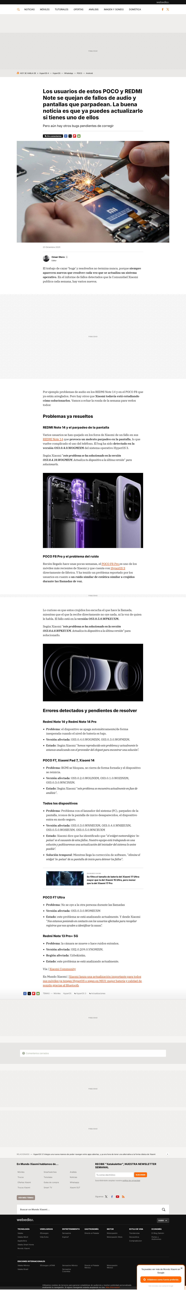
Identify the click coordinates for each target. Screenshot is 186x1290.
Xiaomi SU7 (75, 1187)
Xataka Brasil (23, 1269)
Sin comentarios (54, 136)
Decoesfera (134, 1237)
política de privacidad (131, 1180)
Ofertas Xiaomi (24, 1182)
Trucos (21, 1177)
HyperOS (56, 73)
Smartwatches (50, 1172)
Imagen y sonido (114, 9)
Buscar (163, 1209)
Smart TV (48, 1187)
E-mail (78, 136)
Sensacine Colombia (66, 1270)
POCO (79, 73)
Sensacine (66, 1233)
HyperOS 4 (44, 73)
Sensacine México (70, 1265)
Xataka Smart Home (26, 1244)
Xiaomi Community (62, 969)
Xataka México (24, 1265)
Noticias (29, 9)
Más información (113, 1287)
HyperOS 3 (118, 568)
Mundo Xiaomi (24, 1248)
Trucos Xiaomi (24, 1187)
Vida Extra (44, 1237)
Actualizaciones (98, 993)
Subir (161, 1220)
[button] (59, 257)
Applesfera (22, 1241)
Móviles (44, 9)
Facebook (162, 9)
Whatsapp (74, 1182)
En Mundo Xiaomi (94, 873)
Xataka (20, 1233)
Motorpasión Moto (114, 1237)
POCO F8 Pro (111, 564)
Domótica (135, 9)
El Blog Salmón (158, 1233)
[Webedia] (162, 2)
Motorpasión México (112, 1266)
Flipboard (74, 136)
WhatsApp (68, 73)
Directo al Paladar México (92, 1266)
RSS (123, 1196)
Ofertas (78, 9)
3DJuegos (44, 1233)
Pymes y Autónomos (156, 1238)
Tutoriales (61, 9)
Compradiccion (135, 1241)
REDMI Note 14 (53, 439)
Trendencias (134, 1233)
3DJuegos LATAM (47, 1265)
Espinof (65, 1237)
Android (89, 73)
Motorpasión (112, 1233)
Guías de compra (51, 1182)
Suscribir (140, 1175)
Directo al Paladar (92, 1233)
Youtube (117, 1196)
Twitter (167, 9)
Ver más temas (25, 1198)
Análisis (93, 9)
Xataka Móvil (23, 1237)
